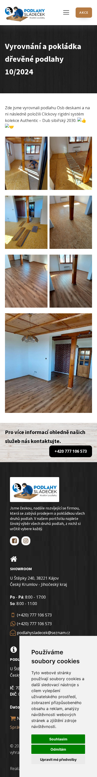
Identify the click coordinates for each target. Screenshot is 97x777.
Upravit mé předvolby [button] (58, 759)
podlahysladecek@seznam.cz (43, 632)
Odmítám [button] (58, 749)
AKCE (83, 12)
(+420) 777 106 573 (34, 615)
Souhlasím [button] (58, 739)
